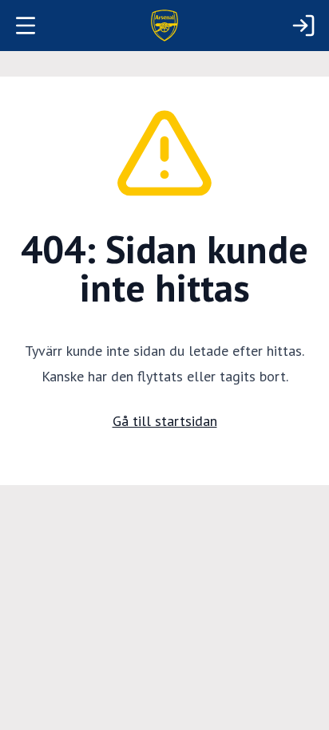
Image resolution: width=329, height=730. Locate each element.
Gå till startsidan (165, 421)
